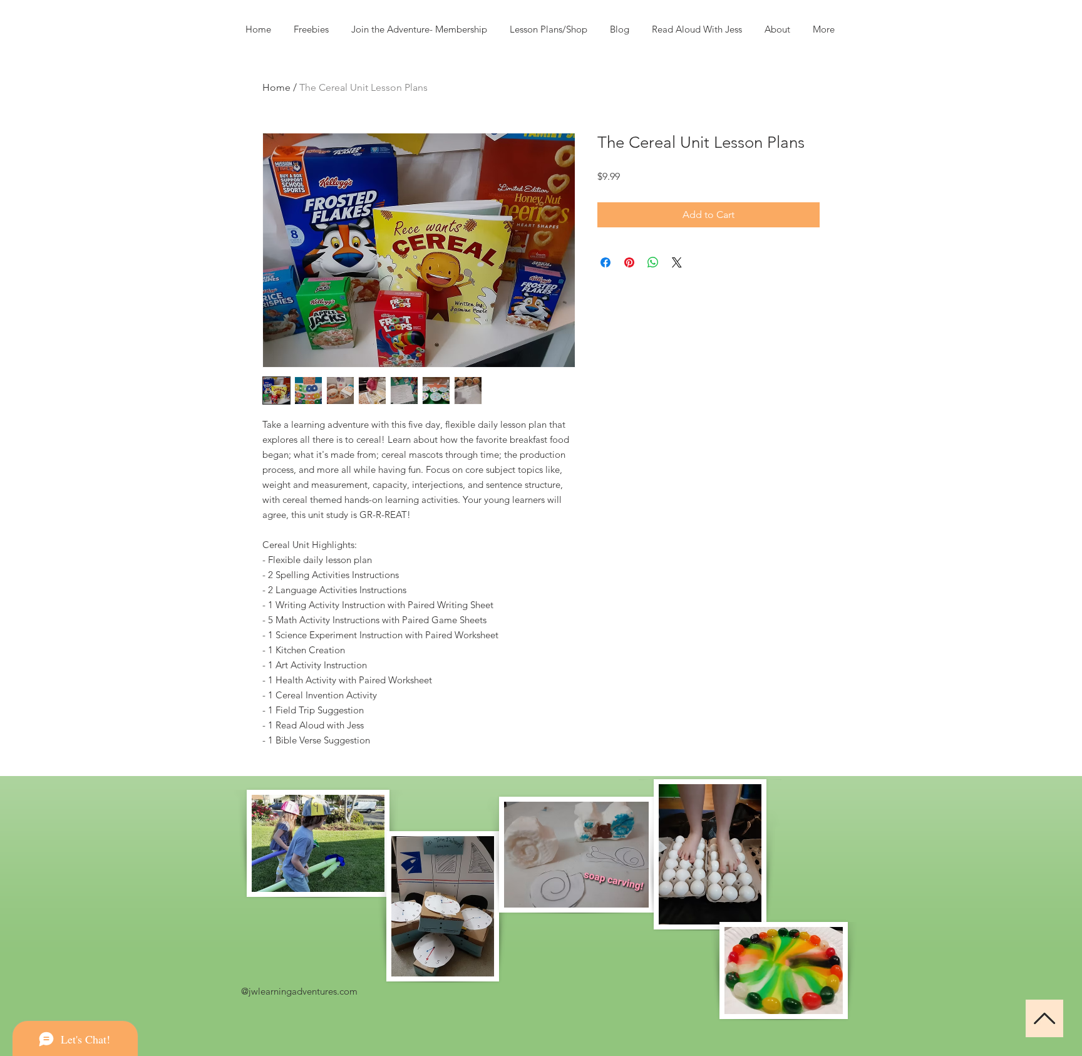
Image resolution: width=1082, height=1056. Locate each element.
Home (276, 87)
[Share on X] (676, 262)
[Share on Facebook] (605, 262)
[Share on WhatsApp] (653, 262)
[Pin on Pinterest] (629, 262)
